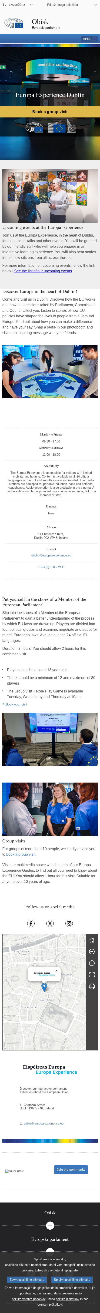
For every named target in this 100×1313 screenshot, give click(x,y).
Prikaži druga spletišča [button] (62, 4)
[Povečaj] (92, 951)
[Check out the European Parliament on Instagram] (69, 923)
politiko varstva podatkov (29, 1299)
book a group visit (20, 854)
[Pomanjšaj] (92, 963)
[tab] (50, 1212)
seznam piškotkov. (50, 1304)
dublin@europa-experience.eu (43, 1123)
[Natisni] (92, 986)
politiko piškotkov (67, 1299)
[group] (44, 992)
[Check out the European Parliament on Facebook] (31, 923)
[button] (44, 987)
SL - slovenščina (13, 4)
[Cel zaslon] (92, 975)
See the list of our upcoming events (43, 271)
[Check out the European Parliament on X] (50, 923)
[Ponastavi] (92, 940)
